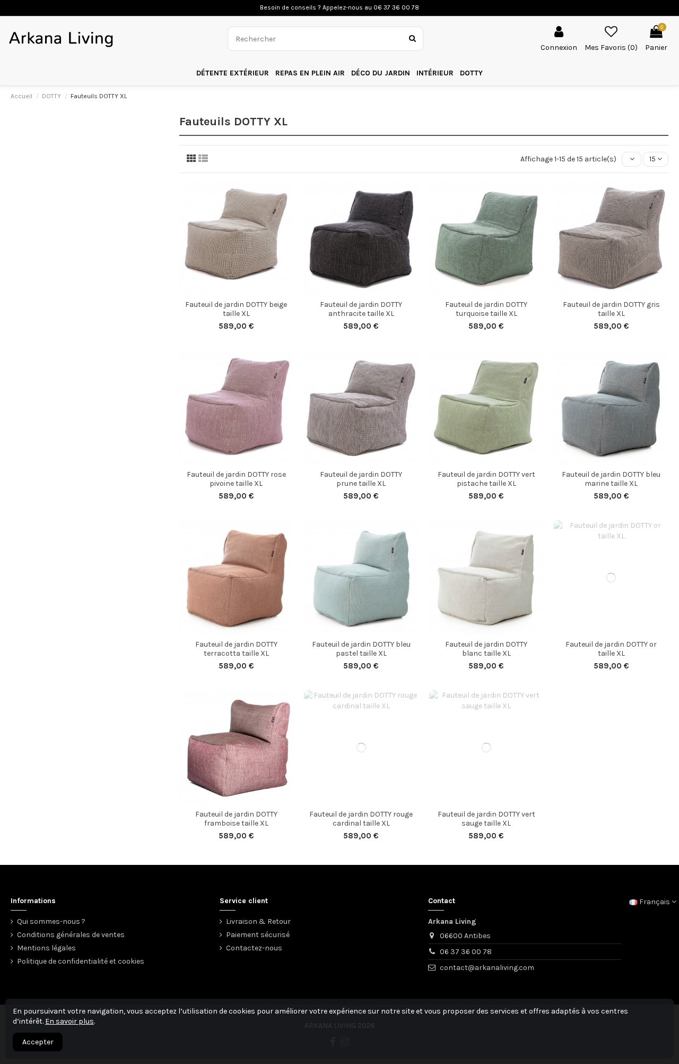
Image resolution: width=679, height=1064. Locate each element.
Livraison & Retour (258, 921)
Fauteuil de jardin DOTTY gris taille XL (611, 309)
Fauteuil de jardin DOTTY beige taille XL (236, 309)
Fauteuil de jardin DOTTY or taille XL (611, 649)
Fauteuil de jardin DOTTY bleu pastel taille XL (361, 649)
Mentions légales (46, 948)
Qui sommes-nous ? (51, 921)
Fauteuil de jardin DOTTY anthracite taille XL (361, 309)
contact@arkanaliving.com (487, 967)
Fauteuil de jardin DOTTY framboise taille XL (236, 819)
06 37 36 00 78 (466, 951)
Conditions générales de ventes (71, 934)
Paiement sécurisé (258, 934)
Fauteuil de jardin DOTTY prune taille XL (361, 479)
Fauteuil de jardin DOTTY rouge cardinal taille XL (361, 819)
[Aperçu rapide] (243, 291)
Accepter (38, 1041)
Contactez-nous (254, 948)
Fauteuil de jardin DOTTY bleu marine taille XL (611, 479)
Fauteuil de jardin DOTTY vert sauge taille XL (486, 819)
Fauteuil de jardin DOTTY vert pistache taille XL (486, 479)
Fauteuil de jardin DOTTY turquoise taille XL (486, 309)
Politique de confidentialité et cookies (80, 961)
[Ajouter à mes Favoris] (228, 291)
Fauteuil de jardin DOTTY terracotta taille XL (236, 649)
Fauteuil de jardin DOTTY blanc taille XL (486, 649)
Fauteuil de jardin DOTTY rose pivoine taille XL (236, 479)
